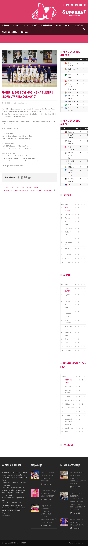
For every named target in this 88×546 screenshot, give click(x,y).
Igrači (34, 25)
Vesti (26, 25)
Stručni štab (46, 25)
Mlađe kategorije (9, 32)
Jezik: (23, 32)
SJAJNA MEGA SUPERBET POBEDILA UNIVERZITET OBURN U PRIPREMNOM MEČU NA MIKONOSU (49, 514)
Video (67, 25)
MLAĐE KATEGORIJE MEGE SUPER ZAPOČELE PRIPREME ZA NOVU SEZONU (78, 478)
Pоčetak (5, 25)
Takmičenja (78, 25)
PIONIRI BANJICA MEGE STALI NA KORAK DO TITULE (77, 522)
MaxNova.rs (82, 543)
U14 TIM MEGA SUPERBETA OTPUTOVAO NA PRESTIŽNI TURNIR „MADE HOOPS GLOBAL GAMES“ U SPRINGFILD (77, 501)
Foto (58, 25)
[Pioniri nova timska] (29, 68)
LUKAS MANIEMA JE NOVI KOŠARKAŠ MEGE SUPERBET (48, 493)
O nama (16, 25)
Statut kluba (6, 515)
